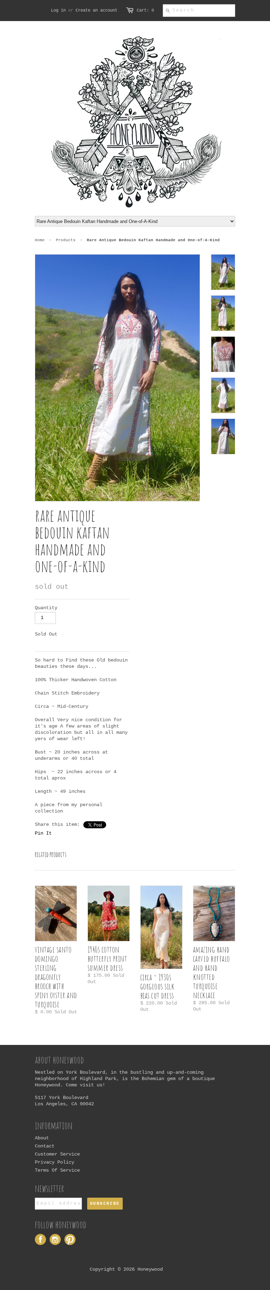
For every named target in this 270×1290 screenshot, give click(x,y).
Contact (44, 1146)
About (42, 1138)
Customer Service (57, 1154)
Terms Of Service (57, 1170)
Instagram (55, 1239)
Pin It (43, 833)
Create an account (96, 10)
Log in (58, 10)
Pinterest (70, 1239)
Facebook (40, 1239)
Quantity (46, 608)
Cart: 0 (145, 10)
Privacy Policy (54, 1162)
